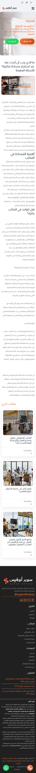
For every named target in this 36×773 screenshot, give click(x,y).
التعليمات (31, 660)
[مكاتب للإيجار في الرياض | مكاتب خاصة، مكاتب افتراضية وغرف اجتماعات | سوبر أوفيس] (10, 8)
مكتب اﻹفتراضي (29, 632)
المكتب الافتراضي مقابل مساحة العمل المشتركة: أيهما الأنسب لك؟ (20, 440)
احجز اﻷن (26, 41)
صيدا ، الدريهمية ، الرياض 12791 (24, 686)
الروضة (32, 618)
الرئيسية (28, 26)
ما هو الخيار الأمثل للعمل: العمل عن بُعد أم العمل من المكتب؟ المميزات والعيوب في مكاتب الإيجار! (19, 543)
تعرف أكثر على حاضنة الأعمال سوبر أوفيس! (18, 489)
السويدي (31, 614)
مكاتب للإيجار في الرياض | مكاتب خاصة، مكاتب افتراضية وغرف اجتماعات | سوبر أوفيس (18, 760)
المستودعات (30, 642)
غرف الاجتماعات (24, 711)
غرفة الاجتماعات (29, 639)
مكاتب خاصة (30, 628)
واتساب (11, 41)
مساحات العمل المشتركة (26, 635)
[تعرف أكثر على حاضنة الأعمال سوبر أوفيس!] (18, 473)
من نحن (31, 653)
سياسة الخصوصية (28, 663)
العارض (32, 611)
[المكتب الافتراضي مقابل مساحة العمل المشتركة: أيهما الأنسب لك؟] (18, 423)
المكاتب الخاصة (18, 709)
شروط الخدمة (29, 667)
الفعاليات (31, 656)
